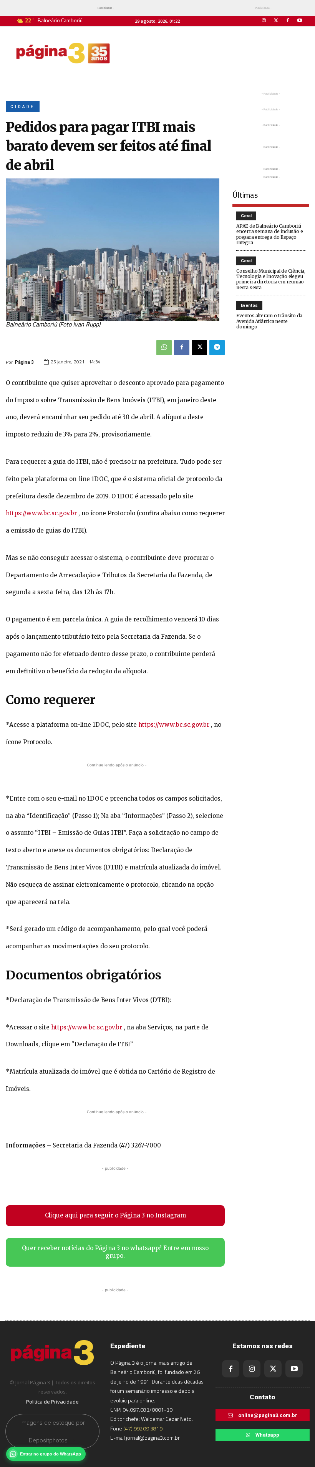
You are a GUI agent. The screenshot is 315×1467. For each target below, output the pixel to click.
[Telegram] (217, 347)
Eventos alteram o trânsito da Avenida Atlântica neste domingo (269, 321)
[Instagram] (264, 21)
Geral (246, 215)
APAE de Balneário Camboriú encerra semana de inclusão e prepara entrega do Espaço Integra (269, 234)
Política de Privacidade (52, 1401)
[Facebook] (288, 21)
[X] (199, 347)
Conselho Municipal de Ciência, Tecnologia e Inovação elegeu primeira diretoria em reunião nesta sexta (270, 279)
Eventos (249, 305)
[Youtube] (300, 21)
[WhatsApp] (164, 347)
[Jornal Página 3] (63, 53)
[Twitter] (276, 21)
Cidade (22, 107)
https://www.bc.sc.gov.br (41, 513)
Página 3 (24, 362)
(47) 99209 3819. (143, 1428)
